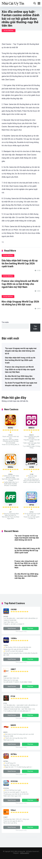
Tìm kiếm (5, 322)
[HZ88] (31, 464)
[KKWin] (10, 464)
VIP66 (31, 505)
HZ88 (31, 467)
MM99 (13, 725)
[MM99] (6, 729)
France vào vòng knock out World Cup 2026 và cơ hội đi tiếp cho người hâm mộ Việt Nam (20, 284)
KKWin (10, 467)
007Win (14, 754)
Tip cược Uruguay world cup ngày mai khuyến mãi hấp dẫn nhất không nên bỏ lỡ (20, 351)
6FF (10, 505)
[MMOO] (31, 425)
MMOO (31, 428)
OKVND (14, 609)
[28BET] (6, 673)
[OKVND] (6, 613)
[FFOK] (6, 700)
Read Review (12, 628)
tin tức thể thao (8, 30)
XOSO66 (14, 781)
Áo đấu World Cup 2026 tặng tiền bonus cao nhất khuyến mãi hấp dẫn (20, 377)
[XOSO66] (6, 785)
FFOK (13, 696)
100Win (14, 638)
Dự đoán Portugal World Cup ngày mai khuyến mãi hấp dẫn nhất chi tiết (21, 384)
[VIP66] (31, 502)
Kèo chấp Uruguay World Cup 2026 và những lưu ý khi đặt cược (20, 303)
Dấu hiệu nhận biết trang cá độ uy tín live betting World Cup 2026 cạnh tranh (20, 263)
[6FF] (10, 502)
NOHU (10, 428)
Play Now (30, 628)
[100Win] (6, 642)
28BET (13, 669)
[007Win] (6, 758)
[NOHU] (10, 425)
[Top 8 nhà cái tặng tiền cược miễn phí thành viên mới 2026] (13, 3)
